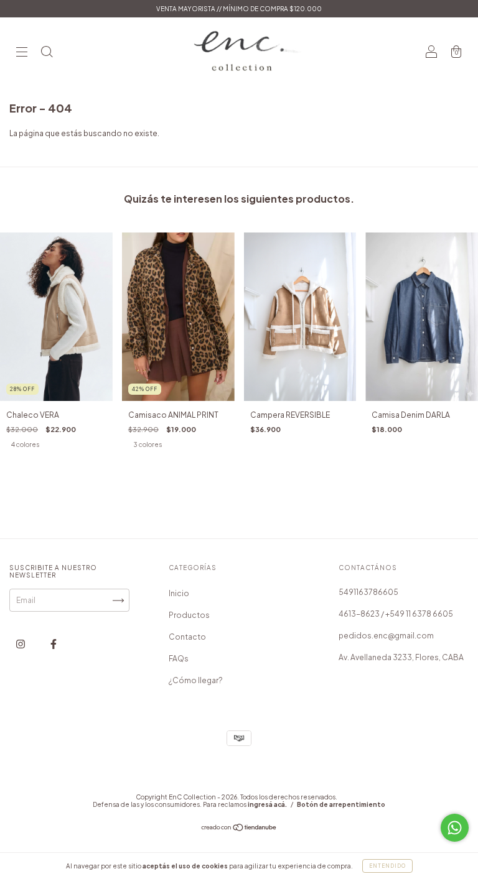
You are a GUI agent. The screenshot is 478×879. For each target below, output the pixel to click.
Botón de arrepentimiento (341, 804)
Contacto (187, 637)
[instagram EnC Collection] (21, 644)
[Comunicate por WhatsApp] (455, 828)
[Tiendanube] (239, 829)
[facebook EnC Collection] (53, 644)
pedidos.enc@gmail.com (386, 635)
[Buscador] (46, 53)
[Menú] (22, 53)
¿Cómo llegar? (196, 680)
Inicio (179, 593)
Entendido (387, 866)
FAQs (179, 658)
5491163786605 (368, 592)
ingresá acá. (267, 804)
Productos (189, 615)
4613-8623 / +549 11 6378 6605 (396, 614)
